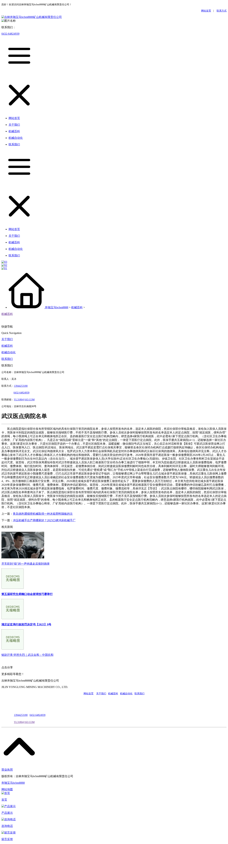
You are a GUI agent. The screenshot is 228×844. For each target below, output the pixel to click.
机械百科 (77, 307)
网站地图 (7, 789)
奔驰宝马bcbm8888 (56, 307)
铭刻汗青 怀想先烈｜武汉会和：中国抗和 (27, 654)
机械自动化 (8, 352)
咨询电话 (7, 825)
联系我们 (7, 358)
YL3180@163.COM (24, 722)
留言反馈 (7, 839)
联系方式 (222, 10)
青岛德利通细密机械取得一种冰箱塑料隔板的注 (43, 513)
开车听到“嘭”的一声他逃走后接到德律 (25, 563)
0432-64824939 (10, 33)
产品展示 (7, 812)
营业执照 (7, 769)
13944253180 (21, 386)
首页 (4, 799)
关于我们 (7, 339)
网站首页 (206, 10)
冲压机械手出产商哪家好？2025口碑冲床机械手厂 (44, 520)
